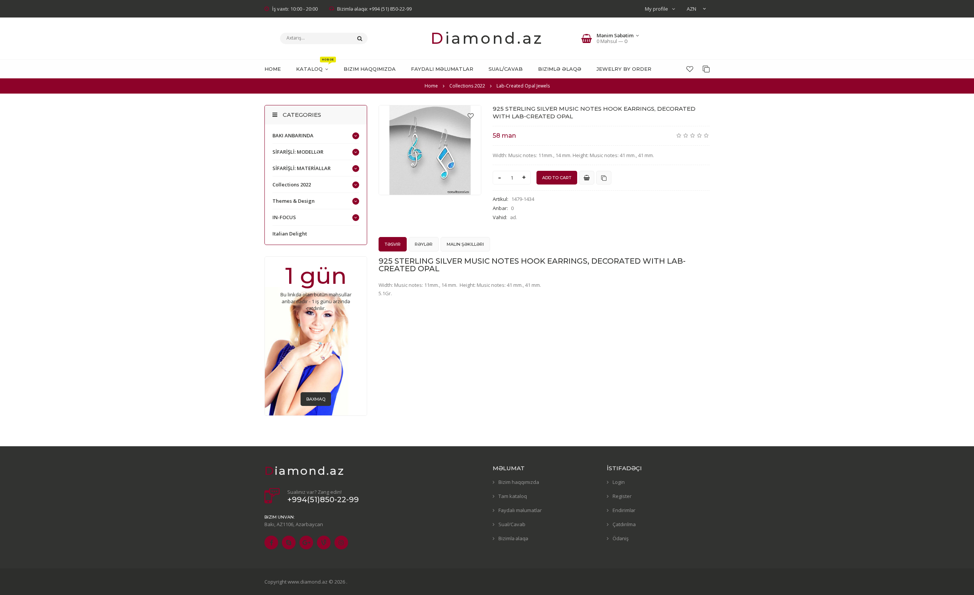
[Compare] (706, 68)
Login (619, 482)
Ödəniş (621, 538)
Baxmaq (315, 399)
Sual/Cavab (511, 524)
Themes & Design (293, 200)
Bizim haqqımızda (518, 482)
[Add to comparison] (603, 178)
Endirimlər (624, 510)
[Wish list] (689, 68)
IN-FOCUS (284, 217)
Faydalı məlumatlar (520, 510)
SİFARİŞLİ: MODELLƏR (297, 151)
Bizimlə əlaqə (513, 538)
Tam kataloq (512, 496)
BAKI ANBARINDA (293, 135)
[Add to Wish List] (471, 116)
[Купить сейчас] (586, 178)
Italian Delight (289, 233)
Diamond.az (487, 38)
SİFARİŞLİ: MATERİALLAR (301, 168)
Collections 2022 (291, 184)
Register (622, 496)
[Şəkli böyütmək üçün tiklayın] (430, 150)
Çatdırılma (624, 524)
